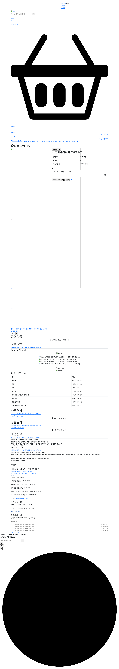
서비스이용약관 (16, 471)
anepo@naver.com (22, 498)
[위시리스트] (71, 180)
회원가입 (63, 4)
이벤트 (55, 142)
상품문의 (26, 347)
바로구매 (57, 180)
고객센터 (74, 142)
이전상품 (23, 329)
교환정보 (38, 347)
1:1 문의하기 (15, 532)
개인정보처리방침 (26, 471)
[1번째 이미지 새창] (21, 298)
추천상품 (49, 142)
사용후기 (19, 347)
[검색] (33, 14)
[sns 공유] (16, 333)
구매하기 (56, 149)
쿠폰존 (68, 142)
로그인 (63, 6)
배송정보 (32, 347)
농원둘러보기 (26, 473)
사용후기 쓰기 (15, 416)
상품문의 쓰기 (15, 428)
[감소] (55, 175)
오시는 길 (33, 473)
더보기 (22, 416)
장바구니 (67, 180)
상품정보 (13, 347)
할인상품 (61, 142)
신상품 (43, 142)
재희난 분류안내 (17, 141)
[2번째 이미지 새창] (21, 318)
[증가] (61, 175)
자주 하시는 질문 (16, 473)
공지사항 (14, 521)
